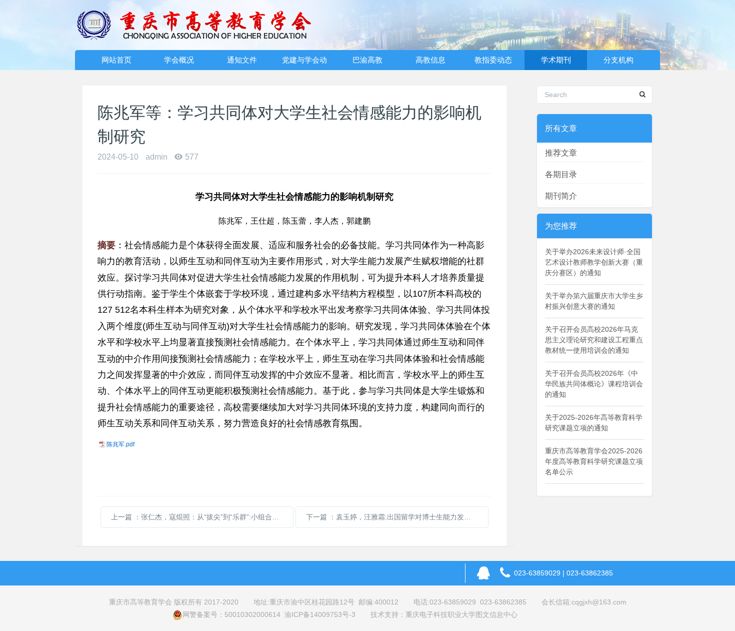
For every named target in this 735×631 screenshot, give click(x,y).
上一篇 (202, 517)
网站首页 (117, 60)
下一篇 (397, 517)
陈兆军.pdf (120, 444)
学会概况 (179, 60)
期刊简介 (561, 196)
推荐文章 (561, 153)
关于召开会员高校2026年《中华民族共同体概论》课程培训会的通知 (594, 383)
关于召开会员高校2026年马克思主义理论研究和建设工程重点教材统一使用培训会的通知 (594, 339)
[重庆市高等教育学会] (200, 25)
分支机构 (619, 60)
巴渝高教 (367, 60)
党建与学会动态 (304, 63)
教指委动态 (493, 60)
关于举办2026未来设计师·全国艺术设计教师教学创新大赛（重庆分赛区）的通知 (594, 262)
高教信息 (431, 60)
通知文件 (242, 60)
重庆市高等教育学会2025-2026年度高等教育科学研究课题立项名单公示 (594, 461)
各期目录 (561, 174)
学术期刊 (556, 60)
